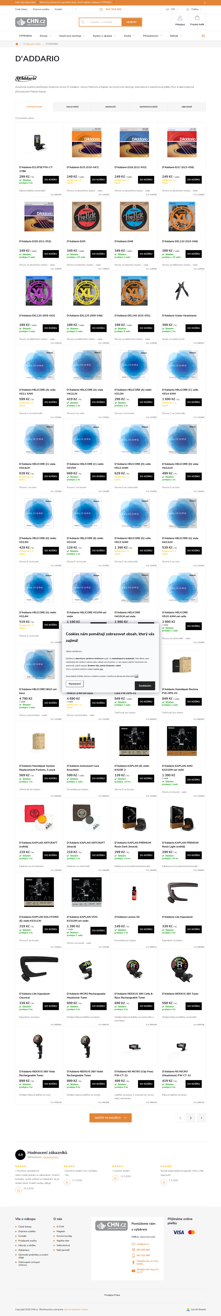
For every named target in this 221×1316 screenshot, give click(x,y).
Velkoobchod (63, 1245)
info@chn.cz (143, 1244)
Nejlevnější (72, 107)
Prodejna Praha (112, 1295)
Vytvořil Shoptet (198, 1309)
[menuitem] (25, 36)
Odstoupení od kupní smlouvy (29, 1263)
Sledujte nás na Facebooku (147, 1262)
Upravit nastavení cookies (76, 1309)
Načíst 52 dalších (108, 1118)
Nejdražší (110, 107)
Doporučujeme (34, 107)
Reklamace (23, 1250)
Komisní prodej (64, 1236)
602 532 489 (143, 1255)
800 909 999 (143, 1249)
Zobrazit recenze (50, 1157)
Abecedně (187, 107)
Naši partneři (63, 1250)
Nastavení (75, 684)
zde (101, 669)
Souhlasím (145, 686)
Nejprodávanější (148, 107)
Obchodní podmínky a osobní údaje (33, 1256)
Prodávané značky (27, 1240)
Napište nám (63, 1241)
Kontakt (58, 9)
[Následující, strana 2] (190, 1117)
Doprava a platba (41, 9)
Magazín (61, 1231)
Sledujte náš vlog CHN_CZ (147, 1271)
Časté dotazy (21, 9)
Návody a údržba (26, 1245)
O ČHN (60, 1226)
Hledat (132, 22)
